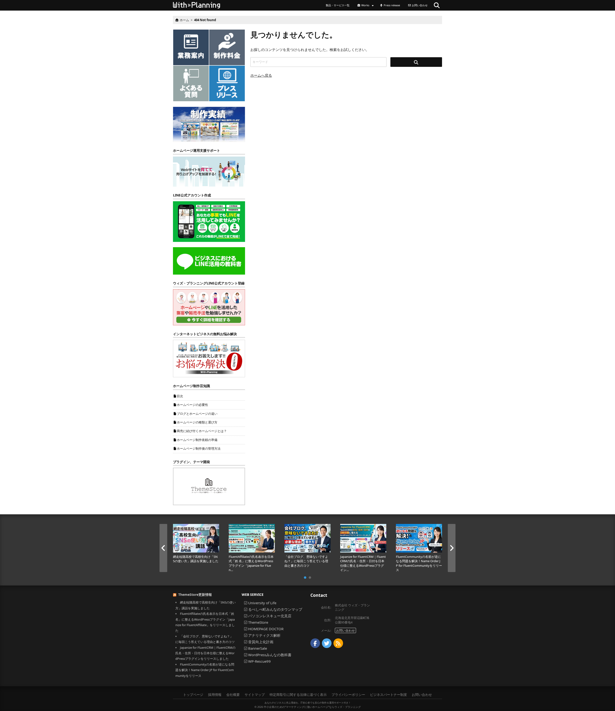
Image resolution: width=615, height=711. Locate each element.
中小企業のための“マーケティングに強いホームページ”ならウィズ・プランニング (312, 707)
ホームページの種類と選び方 (197, 422)
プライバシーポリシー (348, 694)
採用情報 (214, 694)
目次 (180, 396)
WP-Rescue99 (259, 661)
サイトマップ (255, 694)
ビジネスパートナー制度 (388, 694)
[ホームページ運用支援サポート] (209, 171)
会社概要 (233, 694)
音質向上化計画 (260, 641)
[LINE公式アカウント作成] (209, 221)
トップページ (193, 694)
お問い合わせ (345, 630)
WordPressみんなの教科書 (269, 654)
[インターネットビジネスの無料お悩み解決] (209, 358)
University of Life (262, 602)
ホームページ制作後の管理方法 (199, 448)
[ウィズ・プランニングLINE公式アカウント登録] (209, 307)
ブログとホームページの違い (197, 413)
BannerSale (257, 648)
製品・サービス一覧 (338, 5)
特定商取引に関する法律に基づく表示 (298, 694)
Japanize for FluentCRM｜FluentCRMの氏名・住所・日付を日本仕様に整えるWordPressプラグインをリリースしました (205, 653)
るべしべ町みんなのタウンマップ (275, 609)
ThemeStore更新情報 (195, 594)
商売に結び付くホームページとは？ (202, 431)
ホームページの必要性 (192, 405)
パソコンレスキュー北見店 (269, 615)
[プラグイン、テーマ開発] (209, 486)
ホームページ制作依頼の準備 (197, 440)
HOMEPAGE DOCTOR (265, 628)
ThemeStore (258, 622)
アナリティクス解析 (264, 635)
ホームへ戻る (261, 75)
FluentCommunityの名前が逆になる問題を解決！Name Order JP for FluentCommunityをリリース (204, 670)
